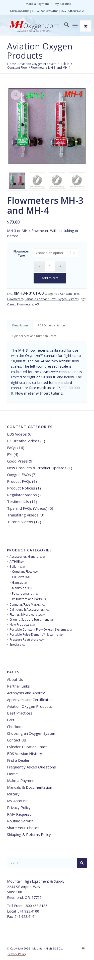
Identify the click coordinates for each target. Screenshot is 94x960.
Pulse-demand (22, 593)
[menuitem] (37, 3)
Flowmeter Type (21, 253)
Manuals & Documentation (29, 787)
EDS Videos (17, 434)
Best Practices (19, 713)
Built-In (14, 566)
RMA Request (19, 814)
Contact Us (16, 739)
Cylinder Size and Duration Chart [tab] (34, 336)
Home (12, 773)
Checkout (15, 726)
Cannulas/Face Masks (25, 604)
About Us (15, 679)
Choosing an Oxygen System (31, 733)
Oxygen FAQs (19, 474)
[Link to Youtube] (83, 948)
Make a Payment (37, 3)
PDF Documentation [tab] (51, 325)
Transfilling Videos (23, 514)
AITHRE (15, 561)
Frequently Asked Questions (31, 766)
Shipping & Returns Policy (29, 834)
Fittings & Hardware (24, 614)
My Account (63, 3)
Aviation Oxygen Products (39, 50)
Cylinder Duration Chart (27, 746)
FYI (10, 454)
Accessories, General (24, 556)
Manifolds (19, 588)
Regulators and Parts (27, 599)
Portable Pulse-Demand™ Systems (34, 634)
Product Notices (21, 487)
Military (13, 793)
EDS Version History (24, 753)
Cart (10, 719)
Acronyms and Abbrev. (26, 692)
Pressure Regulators (24, 639)
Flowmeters (15, 299)
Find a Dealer (18, 760)
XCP (37, 304)
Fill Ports (18, 577)
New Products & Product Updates (36, 467)
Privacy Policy (19, 807)
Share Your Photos (23, 827)
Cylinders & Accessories (27, 609)
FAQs (11, 447)
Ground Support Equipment (29, 619)
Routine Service (20, 820)
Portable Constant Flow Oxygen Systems (51, 299)
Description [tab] (20, 325)
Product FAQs (19, 481)
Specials (15, 644)
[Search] (64, 25)
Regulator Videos (22, 494)
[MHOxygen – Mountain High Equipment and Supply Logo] (39, 27)
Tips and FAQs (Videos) (27, 508)
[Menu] (75, 25)
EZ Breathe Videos (23, 440)
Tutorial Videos (20, 521)
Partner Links (18, 686)
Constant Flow (69, 293)
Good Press (17, 461)
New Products (19, 624)
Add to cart (50, 278)
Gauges (17, 582)
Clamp (11, 304)
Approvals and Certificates (30, 699)
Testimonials (18, 501)
